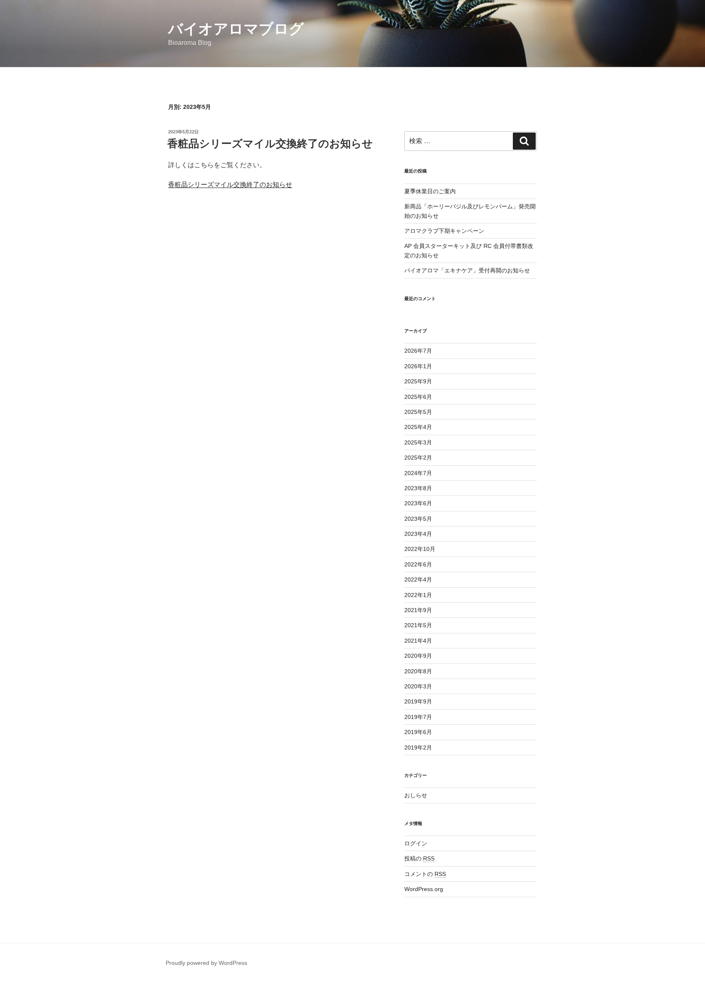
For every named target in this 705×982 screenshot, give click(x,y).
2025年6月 (418, 397)
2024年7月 (418, 473)
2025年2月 (418, 457)
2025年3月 (418, 442)
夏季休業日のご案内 (430, 191)
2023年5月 (418, 518)
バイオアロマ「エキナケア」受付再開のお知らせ (467, 270)
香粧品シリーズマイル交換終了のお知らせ (270, 143)
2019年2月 (418, 747)
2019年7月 (418, 717)
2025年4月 (418, 427)
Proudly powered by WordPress (206, 963)
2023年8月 (418, 488)
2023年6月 (418, 503)
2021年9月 (418, 610)
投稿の (419, 858)
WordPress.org (423, 889)
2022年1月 (418, 595)
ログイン (415, 843)
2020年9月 (418, 655)
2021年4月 (418, 640)
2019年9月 (418, 701)
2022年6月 (418, 564)
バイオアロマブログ (236, 28)
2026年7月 (418, 350)
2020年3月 (418, 686)
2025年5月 (418, 412)
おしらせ (415, 795)
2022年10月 (419, 549)
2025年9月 (418, 381)
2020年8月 (418, 671)
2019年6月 (418, 732)
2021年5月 (418, 625)
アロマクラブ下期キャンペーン (444, 231)
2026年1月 (418, 366)
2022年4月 (418, 579)
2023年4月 (418, 534)
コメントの (425, 874)
